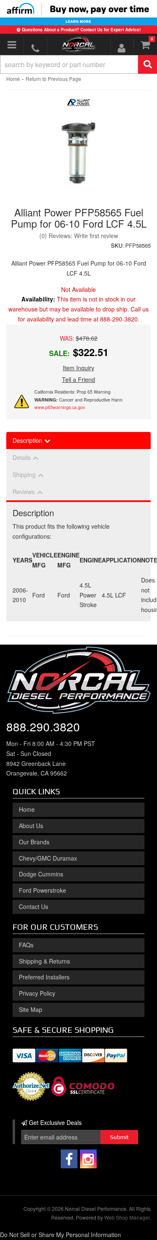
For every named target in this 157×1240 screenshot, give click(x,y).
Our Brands (34, 842)
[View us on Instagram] (88, 1159)
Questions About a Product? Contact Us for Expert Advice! (81, 30)
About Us (31, 825)
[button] (78, 64)
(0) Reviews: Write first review (78, 235)
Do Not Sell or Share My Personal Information (60, 1234)
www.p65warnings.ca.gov (59, 407)
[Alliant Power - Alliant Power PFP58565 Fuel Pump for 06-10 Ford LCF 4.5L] (78, 104)
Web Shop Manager (126, 1217)
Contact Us (33, 906)
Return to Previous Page (53, 78)
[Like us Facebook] (69, 1159)
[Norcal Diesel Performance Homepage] (78, 44)
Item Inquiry (78, 368)
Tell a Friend (78, 379)
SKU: (117, 245)
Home (13, 78)
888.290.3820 (43, 726)
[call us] (35, 48)
